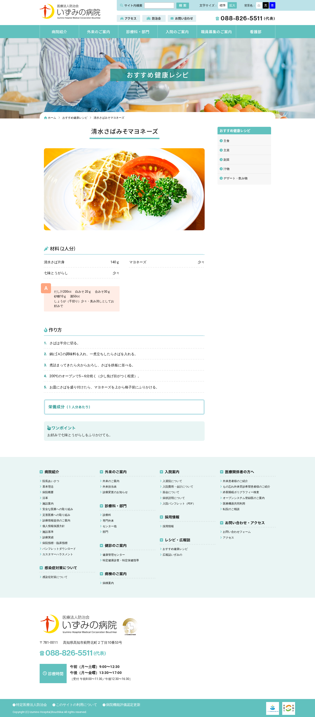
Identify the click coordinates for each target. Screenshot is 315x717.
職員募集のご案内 (216, 31)
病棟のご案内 (115, 574)
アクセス (130, 18)
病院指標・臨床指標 (55, 543)
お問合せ (184, 18)
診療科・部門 (137, 31)
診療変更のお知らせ (115, 492)
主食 (227, 140)
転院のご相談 (231, 509)
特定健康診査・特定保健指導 (121, 560)
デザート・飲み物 (236, 178)
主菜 (227, 150)
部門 (105, 531)
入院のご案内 (177, 31)
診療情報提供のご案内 (56, 520)
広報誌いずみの (172, 554)
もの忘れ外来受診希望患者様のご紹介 (246, 486)
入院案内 (172, 472)
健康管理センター (114, 554)
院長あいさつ (50, 481)
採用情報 (172, 517)
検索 (183, 5)
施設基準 (48, 531)
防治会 (156, 18)
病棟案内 (108, 583)
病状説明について (174, 498)
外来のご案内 (98, 31)
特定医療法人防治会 (31, 705)
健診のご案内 (115, 545)
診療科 (107, 514)
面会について (171, 492)
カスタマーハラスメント (57, 554)
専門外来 (108, 520)
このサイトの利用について (76, 705)
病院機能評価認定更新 (123, 705)
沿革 (45, 498)
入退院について (172, 481)
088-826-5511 (245, 18)
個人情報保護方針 (53, 526)
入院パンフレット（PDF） (179, 503)
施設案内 (48, 503)
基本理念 (48, 486)
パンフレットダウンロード (59, 548)
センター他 (110, 526)
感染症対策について (61, 568)
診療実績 (48, 537)
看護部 (255, 31)
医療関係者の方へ (239, 472)
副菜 (227, 159)
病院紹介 (59, 31)
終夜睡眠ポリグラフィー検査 (241, 492)
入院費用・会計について (178, 486)
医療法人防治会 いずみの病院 (70, 11)
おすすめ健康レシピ (175, 549)
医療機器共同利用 (234, 503)
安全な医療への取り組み (57, 509)
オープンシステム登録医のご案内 (244, 498)
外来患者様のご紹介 (235, 481)
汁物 (227, 169)
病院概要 (48, 492)
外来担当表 (110, 486)
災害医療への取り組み (56, 514)
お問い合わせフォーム (237, 531)
